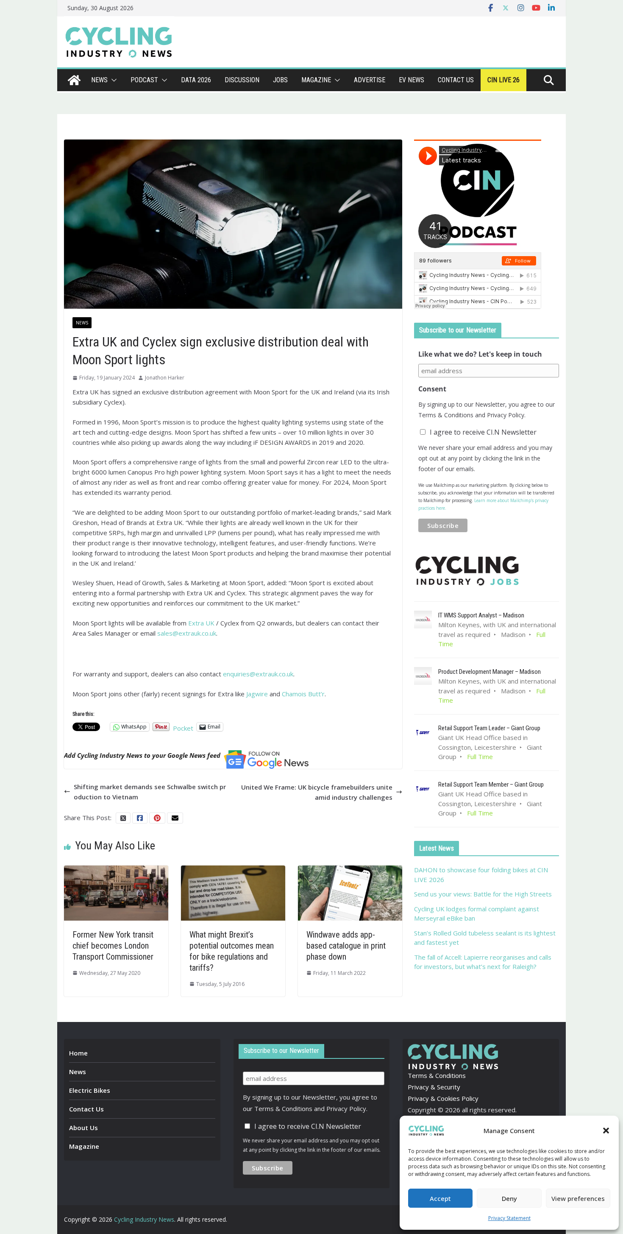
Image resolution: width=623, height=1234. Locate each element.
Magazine (316, 80)
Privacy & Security (434, 1087)
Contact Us (86, 1109)
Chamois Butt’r (303, 694)
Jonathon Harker (164, 377)
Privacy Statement (509, 1218)
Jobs (280, 80)
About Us (83, 1127)
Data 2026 (196, 80)
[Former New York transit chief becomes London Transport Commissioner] (116, 870)
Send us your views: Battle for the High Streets (483, 894)
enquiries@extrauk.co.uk (258, 674)
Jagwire (258, 694)
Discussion (242, 80)
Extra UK (201, 623)
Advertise (369, 80)
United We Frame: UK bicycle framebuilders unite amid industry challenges (316, 792)
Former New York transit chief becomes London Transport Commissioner (112, 946)
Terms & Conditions (437, 1075)
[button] (606, 1130)
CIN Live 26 (503, 80)
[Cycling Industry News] (74, 80)
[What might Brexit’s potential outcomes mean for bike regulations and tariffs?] (233, 870)
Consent (432, 389)
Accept (440, 1198)
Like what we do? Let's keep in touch (480, 354)
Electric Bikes (89, 1090)
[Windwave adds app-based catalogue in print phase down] (350, 870)
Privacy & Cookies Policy (443, 1098)
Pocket (183, 728)
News (99, 80)
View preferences (578, 1198)
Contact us (456, 80)
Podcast (144, 80)
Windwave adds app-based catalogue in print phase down (346, 946)
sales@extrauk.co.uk (186, 633)
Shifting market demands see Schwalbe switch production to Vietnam (150, 791)
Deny (509, 1198)
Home (78, 1053)
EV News (411, 80)
